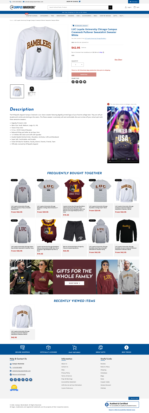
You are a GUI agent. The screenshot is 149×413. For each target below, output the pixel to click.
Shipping (103, 370)
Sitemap (103, 388)
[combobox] (80, 7)
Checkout (134, 1)
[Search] (110, 7)
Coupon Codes (105, 382)
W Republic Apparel (81, 25)
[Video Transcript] (112, 108)
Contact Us (64, 367)
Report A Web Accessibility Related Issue (122, 410)
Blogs (102, 376)
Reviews (103, 364)
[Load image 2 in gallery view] (31, 91)
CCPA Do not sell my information (71, 385)
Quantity (74, 61)
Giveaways (104, 373)
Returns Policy (105, 367)
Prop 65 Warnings (67, 379)
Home (11, 20)
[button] (44, 15)
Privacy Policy (65, 373)
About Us (64, 364)
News (102, 379)
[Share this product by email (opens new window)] (84, 81)
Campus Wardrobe (21, 405)
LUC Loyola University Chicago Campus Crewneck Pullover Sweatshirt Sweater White (36, 20)
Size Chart (118, 59)
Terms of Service (66, 376)
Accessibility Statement (68, 382)
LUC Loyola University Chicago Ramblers (95, 38)
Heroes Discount (106, 385)
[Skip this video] (109, 108)
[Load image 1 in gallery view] (17, 91)
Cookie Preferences (67, 388)
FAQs (63, 370)
